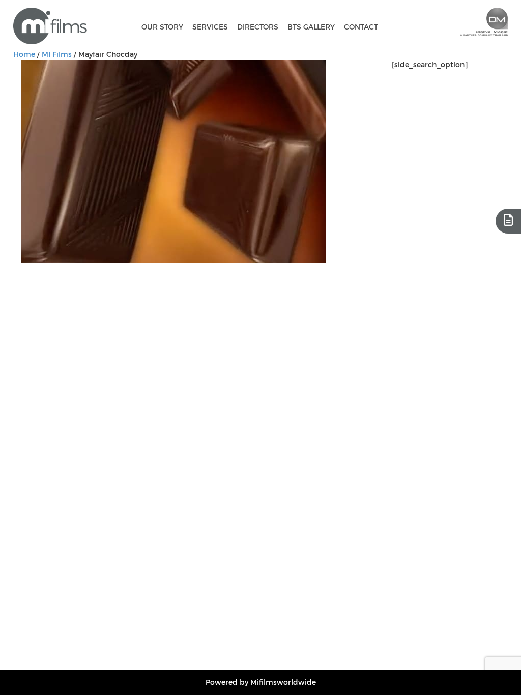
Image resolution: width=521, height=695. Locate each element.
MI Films (57, 54)
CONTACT (361, 26)
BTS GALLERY (311, 26)
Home (24, 54)
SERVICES (210, 26)
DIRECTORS (257, 26)
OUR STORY (162, 26)
